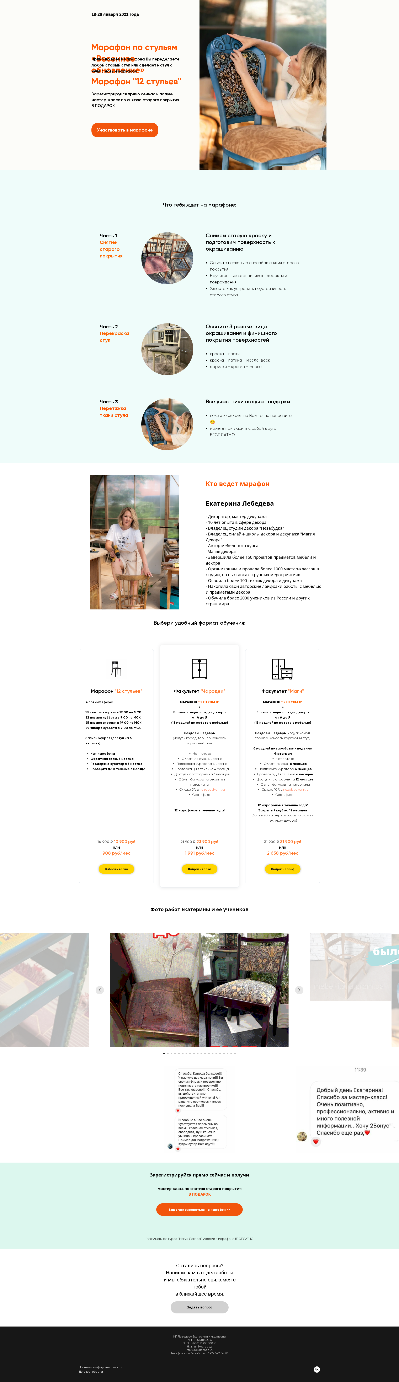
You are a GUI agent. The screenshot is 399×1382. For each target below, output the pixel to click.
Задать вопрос (199, 1307)
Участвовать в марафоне (125, 130)
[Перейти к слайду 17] (224, 1053)
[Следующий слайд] (299, 990)
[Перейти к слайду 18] (227, 1053)
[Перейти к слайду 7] (186, 1053)
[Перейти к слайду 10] (197, 1053)
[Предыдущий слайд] (100, 990)
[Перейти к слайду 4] (175, 1053)
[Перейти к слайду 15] (216, 1053)
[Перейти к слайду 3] (171, 1053)
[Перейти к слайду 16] (220, 1053)
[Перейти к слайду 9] (194, 1053)
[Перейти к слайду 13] (209, 1053)
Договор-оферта (91, 1371)
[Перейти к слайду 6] (182, 1053)
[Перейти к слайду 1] (164, 1053)
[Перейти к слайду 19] (231, 1053)
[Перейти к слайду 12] (205, 1053)
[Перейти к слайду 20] (235, 1053)
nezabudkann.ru (212, 789)
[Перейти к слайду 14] (212, 1053)
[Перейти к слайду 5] (179, 1053)
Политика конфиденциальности (100, 1367)
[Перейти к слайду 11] (201, 1053)
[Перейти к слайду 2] (168, 1053)
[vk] (317, 1369)
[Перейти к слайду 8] (190, 1053)
